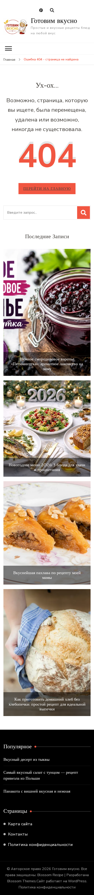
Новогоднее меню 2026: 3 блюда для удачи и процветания (47, 467)
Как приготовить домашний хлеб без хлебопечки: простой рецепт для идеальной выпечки (47, 704)
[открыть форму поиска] (52, 10)
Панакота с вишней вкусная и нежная (36, 791)
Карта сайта (20, 824)
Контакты (18, 834)
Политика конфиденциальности (40, 844)
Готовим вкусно (54, 20)
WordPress (77, 881)
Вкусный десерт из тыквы (26, 759)
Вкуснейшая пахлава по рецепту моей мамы (47, 575)
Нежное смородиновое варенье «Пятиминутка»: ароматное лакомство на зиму (47, 364)
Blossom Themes (21, 881)
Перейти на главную (47, 188)
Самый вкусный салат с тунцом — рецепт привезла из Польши (40, 775)
